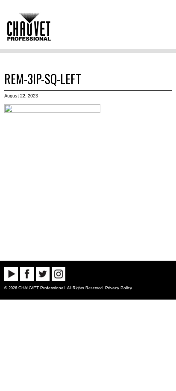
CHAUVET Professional (41, 287)
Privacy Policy (118, 287)
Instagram (58, 274)
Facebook (27, 274)
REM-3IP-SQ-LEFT (42, 79)
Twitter (43, 274)
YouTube (11, 274)
